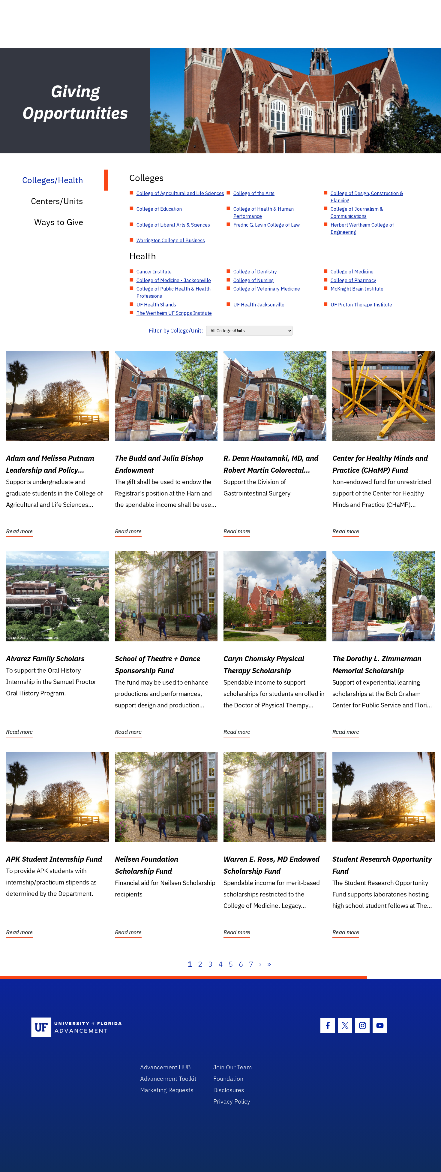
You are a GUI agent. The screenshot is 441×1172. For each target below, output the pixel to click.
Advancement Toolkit (168, 1078)
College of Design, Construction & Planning (367, 196)
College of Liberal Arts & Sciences (173, 225)
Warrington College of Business (170, 240)
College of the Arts (253, 193)
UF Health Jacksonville (258, 305)
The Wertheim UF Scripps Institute (174, 313)
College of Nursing (253, 280)
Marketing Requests (167, 1090)
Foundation (228, 1078)
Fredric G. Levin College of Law (266, 225)
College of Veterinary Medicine (266, 289)
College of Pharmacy (353, 280)
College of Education (159, 209)
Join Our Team (232, 1067)
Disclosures (228, 1090)
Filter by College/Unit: (176, 330)
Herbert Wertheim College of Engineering (362, 228)
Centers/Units (57, 200)
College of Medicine (352, 272)
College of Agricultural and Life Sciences (180, 193)
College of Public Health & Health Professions (173, 292)
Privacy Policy (231, 1101)
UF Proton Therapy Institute (361, 305)
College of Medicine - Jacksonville (173, 280)
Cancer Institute (154, 272)
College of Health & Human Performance (263, 212)
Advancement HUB (165, 1067)
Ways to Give (58, 221)
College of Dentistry (255, 272)
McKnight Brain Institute (357, 289)
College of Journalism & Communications (357, 212)
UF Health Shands (156, 305)
